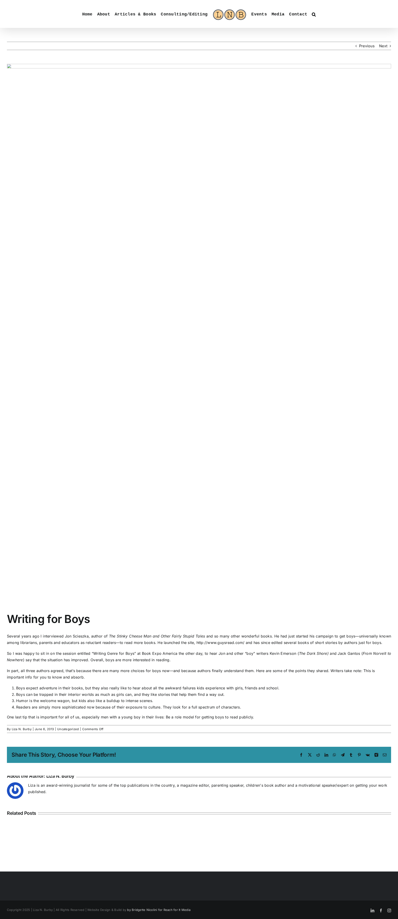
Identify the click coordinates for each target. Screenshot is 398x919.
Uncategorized (68, 729)
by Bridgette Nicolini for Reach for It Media (158, 910)
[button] (316, 14)
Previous (367, 46)
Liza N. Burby (22, 729)
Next (383, 46)
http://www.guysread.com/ (220, 642)
